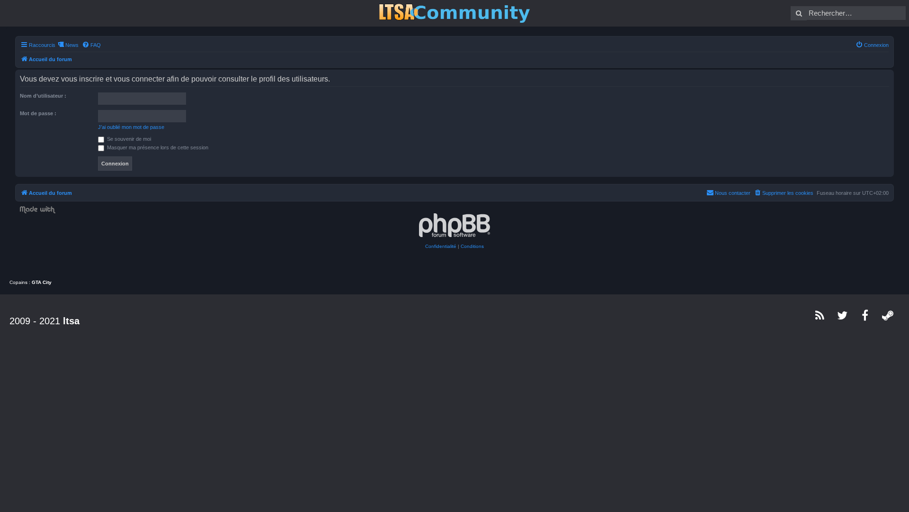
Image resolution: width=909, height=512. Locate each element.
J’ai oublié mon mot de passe (131, 127)
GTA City (42, 282)
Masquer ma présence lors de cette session (157, 147)
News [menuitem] (72, 45)
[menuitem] (91, 45)
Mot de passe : (38, 113)
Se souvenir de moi (128, 139)
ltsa (71, 321)
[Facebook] (865, 315)
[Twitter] (842, 315)
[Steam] (888, 315)
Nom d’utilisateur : (43, 96)
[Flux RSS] (820, 315)
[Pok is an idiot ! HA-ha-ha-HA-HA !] (454, 13)
